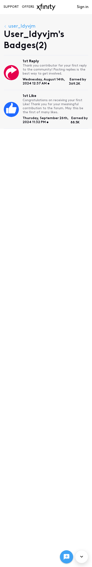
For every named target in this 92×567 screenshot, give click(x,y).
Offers (28, 7)
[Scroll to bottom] (81, 556)
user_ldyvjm (21, 26)
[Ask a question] (66, 556)
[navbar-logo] (46, 7)
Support (11, 7)
